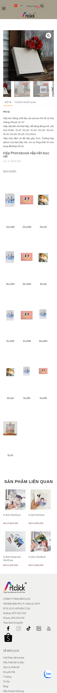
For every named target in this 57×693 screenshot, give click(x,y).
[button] (3, 8)
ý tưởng (7, 676)
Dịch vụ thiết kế (11, 667)
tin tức (6, 681)
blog (5, 686)
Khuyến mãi (9, 671)
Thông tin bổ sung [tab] (25, 102)
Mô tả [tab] (8, 102)
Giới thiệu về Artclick (13, 657)
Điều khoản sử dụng (13, 691)
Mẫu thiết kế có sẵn (13, 662)
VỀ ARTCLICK (11, 650)
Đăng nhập (32, 6)
